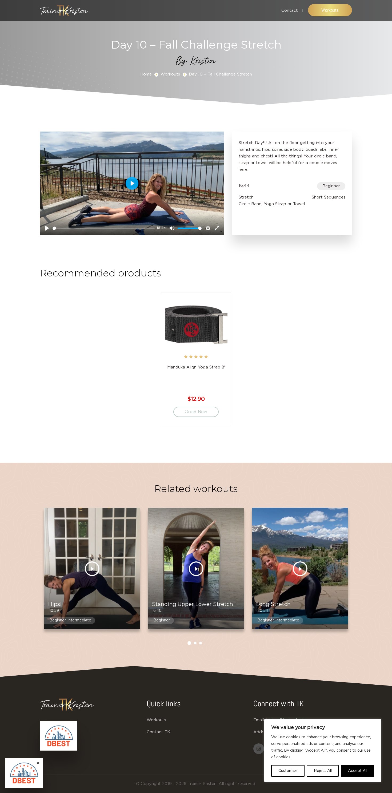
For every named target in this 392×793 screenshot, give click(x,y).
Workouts (330, 10)
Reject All (323, 771)
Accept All (357, 771)
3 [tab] (200, 643)
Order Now (196, 412)
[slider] (104, 228)
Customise (288, 771)
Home (146, 74)
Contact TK (158, 732)
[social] (258, 748)
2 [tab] (195, 643)
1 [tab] (189, 643)
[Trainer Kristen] (64, 10)
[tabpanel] (196, 361)
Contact (289, 11)
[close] (38, 763)
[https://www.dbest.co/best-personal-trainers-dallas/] (58, 736)
